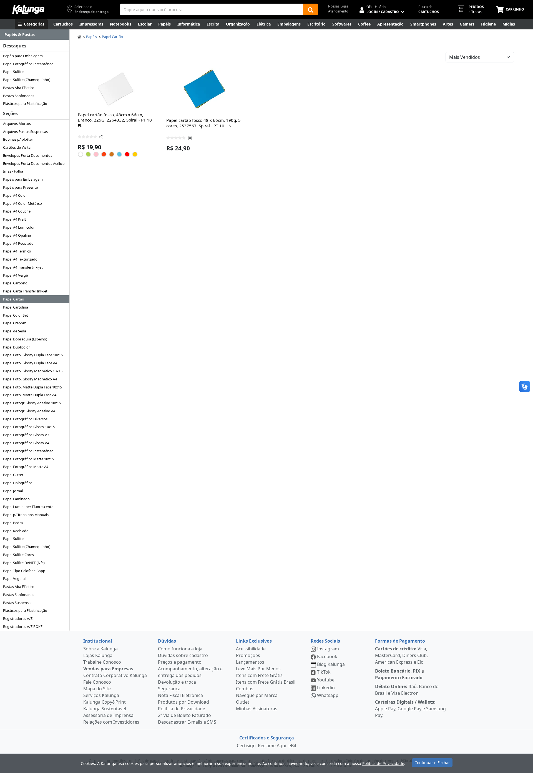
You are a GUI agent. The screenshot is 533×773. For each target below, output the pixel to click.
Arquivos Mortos (17, 123)
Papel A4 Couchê (17, 211)
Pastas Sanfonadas (18, 95)
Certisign (246, 745)
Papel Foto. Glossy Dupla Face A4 (30, 362)
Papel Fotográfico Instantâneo (28, 63)
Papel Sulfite (13, 71)
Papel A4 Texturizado (20, 259)
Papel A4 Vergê (15, 275)
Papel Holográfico (17, 482)
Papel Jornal (13, 490)
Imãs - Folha (13, 171)
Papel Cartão (13, 299)
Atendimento (338, 11)
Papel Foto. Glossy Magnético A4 (30, 379)
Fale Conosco (97, 682)
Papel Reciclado (16, 530)
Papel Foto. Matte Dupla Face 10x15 (32, 387)
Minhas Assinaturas (256, 709)
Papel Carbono (15, 283)
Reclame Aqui (272, 745)
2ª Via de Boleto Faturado (184, 715)
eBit (292, 745)
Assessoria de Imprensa (108, 715)
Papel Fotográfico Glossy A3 (26, 434)
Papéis (91, 36)
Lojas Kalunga (97, 655)
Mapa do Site (97, 689)
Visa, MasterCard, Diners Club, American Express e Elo (401, 655)
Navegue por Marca (257, 695)
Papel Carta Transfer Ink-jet (25, 291)
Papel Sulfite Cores (18, 554)
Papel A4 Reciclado (18, 243)
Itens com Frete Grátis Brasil (265, 682)
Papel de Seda (14, 331)
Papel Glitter (13, 474)
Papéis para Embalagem (23, 55)
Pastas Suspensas (17, 602)
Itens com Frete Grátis (259, 675)
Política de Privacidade (181, 709)
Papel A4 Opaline (17, 235)
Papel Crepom (14, 322)
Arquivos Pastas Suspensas (25, 131)
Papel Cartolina (15, 307)
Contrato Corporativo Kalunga (115, 675)
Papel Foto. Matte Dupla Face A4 (29, 394)
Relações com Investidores (111, 722)
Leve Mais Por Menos (258, 669)
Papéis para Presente (20, 187)
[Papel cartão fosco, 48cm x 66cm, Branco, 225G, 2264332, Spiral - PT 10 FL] (116, 89)
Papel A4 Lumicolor (19, 227)
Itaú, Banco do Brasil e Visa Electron (407, 689)
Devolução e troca (177, 682)
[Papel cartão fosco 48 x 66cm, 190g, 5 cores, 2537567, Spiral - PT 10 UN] (204, 89)
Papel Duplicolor (16, 347)
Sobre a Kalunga (100, 649)
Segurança (169, 689)
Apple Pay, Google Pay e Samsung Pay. (410, 708)
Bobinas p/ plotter (18, 139)
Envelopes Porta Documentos (27, 155)
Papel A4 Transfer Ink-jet (23, 267)
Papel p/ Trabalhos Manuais (26, 514)
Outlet (242, 702)
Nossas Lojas (338, 6)
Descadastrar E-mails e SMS (187, 722)
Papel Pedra (13, 522)
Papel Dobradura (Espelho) (25, 339)
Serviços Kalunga (101, 695)
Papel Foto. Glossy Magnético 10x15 (32, 370)
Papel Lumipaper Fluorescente (28, 506)
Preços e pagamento (180, 662)
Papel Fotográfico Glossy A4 (26, 442)
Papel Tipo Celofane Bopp (24, 570)
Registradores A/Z (17, 618)
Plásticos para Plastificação (25, 103)
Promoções (248, 655)
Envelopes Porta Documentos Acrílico (34, 163)
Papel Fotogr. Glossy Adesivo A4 (29, 410)
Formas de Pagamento (400, 641)
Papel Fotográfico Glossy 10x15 (29, 426)
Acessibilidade (251, 649)
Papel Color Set (15, 315)
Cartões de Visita (17, 147)
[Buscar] (310, 9)
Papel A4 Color (15, 195)
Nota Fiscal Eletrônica (180, 695)
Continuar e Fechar (432, 762)
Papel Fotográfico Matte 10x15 (28, 458)
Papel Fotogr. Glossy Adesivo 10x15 (32, 402)
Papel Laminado (16, 498)
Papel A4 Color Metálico (22, 203)
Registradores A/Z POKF (22, 626)
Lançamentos (250, 662)
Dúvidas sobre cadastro (183, 655)
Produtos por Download (183, 702)
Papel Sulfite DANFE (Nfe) (24, 562)
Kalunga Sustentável (104, 709)
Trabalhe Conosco (102, 662)
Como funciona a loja (180, 649)
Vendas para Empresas (108, 669)
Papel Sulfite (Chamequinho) (26, 79)
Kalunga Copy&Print (104, 702)
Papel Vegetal (14, 578)
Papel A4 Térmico (17, 251)
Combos (244, 689)
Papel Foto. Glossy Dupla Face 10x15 (33, 354)
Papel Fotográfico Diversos (25, 418)
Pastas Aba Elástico (18, 87)
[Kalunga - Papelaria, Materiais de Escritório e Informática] (28, 9)
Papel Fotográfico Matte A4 (25, 466)
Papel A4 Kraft (14, 219)
